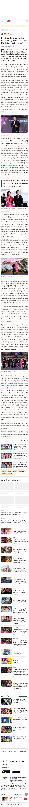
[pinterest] (13, 761)
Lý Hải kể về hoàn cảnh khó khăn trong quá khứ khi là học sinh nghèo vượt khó (20, 447)
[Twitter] (3, 764)
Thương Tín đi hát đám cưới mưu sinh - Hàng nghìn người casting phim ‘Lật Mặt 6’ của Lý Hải (15, 183)
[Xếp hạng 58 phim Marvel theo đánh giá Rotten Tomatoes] (6, 591)
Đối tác (3, 753)
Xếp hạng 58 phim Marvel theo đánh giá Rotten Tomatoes (20, 592)
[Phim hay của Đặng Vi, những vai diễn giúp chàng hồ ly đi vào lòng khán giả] (6, 619)
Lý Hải (10, 471)
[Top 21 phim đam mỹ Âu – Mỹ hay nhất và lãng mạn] (6, 720)
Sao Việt (4, 471)
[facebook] (3, 761)
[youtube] (6, 761)
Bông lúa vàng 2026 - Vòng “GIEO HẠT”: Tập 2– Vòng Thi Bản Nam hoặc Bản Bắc (20, 632)
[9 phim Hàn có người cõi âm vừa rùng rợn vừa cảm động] (6, 540)
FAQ (15, 753)
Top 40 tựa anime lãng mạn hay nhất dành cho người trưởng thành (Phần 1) (20, 570)
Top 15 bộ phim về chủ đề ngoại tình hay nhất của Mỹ (20, 728)
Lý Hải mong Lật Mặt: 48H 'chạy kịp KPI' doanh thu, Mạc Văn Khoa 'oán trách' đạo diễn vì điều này (20, 465)
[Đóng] (27, 797)
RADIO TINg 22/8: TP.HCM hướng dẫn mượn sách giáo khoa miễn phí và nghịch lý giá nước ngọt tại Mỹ (20, 673)
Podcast (14, 667)
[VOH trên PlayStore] (15, 772)
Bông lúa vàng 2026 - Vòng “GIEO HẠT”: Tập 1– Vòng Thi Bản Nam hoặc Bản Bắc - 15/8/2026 (20, 643)
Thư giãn (11, 29)
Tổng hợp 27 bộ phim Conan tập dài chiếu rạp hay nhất (19, 700)
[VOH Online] (9, 21)
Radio (14, 649)
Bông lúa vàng (15, 627)
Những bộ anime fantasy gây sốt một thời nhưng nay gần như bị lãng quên (20, 551)
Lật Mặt (4, 473)
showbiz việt (22, 471)
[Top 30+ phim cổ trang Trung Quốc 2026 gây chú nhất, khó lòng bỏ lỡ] (6, 711)
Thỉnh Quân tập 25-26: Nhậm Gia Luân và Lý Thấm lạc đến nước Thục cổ (14, 514)
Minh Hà (15, 471)
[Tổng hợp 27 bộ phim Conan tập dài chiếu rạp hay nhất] (6, 701)
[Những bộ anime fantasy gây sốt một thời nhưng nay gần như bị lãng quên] (6, 549)
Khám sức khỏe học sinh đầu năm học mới (19, 652)
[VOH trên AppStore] (6, 772)
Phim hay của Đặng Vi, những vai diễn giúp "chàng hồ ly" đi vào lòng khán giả (20, 621)
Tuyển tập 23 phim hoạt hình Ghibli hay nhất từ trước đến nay (19, 738)
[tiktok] (9, 761)
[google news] (19, 761)
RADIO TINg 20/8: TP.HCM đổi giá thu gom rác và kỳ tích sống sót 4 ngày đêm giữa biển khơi (20, 685)
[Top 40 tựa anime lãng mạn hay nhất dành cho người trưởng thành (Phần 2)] (6, 580)
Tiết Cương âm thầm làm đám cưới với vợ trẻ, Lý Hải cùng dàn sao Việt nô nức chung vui (20, 456)
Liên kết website (22, 751)
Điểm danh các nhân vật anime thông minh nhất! (19, 601)
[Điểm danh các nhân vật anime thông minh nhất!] (6, 600)
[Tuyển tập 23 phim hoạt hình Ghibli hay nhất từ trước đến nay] (6, 739)
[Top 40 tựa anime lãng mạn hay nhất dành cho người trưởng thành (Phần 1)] (6, 568)
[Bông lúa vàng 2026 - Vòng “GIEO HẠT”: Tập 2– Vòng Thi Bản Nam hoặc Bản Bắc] (6, 630)
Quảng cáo (4, 751)
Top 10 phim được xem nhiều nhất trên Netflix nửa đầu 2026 (19, 560)
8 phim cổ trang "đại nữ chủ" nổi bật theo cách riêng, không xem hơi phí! (20, 610)
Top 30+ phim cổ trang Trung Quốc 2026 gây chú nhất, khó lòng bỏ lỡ (20, 710)
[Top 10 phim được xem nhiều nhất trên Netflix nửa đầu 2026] (6, 559)
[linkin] (16, 761)
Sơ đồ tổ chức (17, 794)
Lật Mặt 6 (10, 473)
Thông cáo (10, 753)
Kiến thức (5, 29)
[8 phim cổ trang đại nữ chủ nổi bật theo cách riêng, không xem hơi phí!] (6, 609)
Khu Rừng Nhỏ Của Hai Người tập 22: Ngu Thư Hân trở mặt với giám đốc (14, 522)
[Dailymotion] (6, 764)
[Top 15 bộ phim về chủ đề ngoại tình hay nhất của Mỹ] (6, 729)
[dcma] (23, 761)
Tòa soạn (10, 751)
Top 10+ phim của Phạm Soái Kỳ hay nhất (19, 532)
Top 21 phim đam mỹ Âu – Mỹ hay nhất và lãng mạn (20, 718)
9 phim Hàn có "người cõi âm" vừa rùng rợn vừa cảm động (20, 541)
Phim (16, 30)
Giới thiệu (3, 794)
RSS (15, 751)
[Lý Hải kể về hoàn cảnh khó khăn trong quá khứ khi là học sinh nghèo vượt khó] (6, 447)
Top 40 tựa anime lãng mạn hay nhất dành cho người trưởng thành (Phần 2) (20, 582)
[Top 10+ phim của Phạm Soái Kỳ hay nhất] (6, 531)
